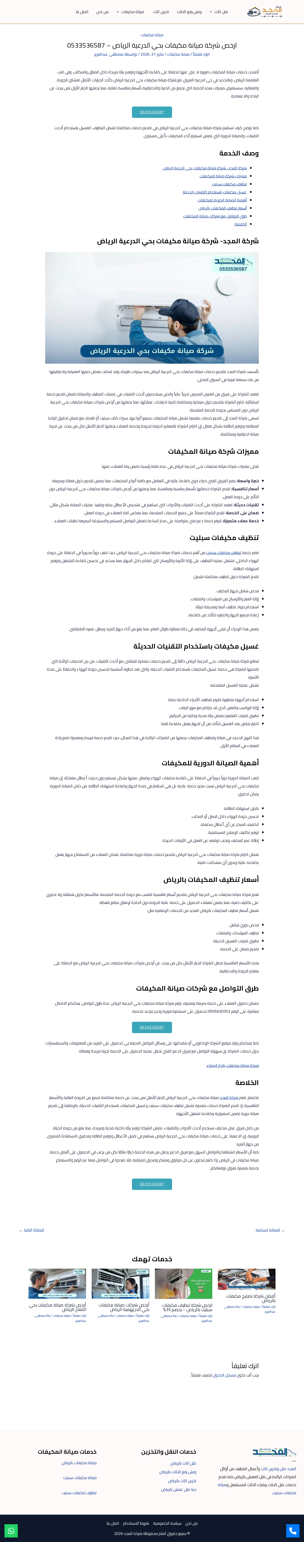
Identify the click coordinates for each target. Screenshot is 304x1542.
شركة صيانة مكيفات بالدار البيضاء (233, 1065)
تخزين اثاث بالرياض (182, 1480)
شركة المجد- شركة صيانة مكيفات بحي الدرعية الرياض (205, 168)
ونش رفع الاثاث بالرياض (177, 1471)
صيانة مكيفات (133, 11)
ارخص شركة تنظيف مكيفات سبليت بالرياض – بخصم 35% (187, 1307)
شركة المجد (229, 1097)
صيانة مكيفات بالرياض (79, 1462)
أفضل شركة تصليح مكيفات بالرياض (251, 1298)
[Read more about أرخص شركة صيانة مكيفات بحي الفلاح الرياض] (57, 1283)
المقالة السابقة (270, 1230)
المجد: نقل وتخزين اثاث (278, 1468)
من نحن (102, 11)
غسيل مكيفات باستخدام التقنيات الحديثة (215, 192)
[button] (212, 11)
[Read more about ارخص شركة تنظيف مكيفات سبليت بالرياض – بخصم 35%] (184, 1283)
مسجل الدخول (224, 1375)
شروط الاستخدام (136, 1523)
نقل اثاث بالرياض (183, 1463)
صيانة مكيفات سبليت (80, 1477)
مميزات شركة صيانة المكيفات (223, 176)
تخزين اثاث (161, 11)
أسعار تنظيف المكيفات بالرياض (223, 208)
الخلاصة (241, 224)
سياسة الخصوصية (167, 1523)
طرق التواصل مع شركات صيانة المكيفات (215, 216)
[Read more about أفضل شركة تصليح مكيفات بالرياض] (247, 1278)
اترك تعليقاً (201, 54)
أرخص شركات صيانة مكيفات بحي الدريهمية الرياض (124, 1307)
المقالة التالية (31, 1230)
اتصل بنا (82, 11)
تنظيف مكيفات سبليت (229, 184)
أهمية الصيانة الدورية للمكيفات (222, 200)
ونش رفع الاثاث (189, 11)
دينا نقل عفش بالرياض (178, 1489)
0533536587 (152, 112)
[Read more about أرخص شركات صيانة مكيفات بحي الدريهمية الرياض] (120, 1283)
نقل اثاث (221, 11)
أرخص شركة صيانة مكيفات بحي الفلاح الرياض (57, 1307)
